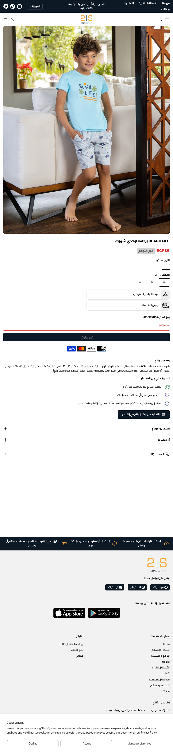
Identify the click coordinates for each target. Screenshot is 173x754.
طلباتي (79, 655)
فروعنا (166, 661)
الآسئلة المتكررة (161, 667)
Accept (87, 743)
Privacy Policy (149, 732)
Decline (33, 743)
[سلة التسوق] (6, 19)
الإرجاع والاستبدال (160, 655)
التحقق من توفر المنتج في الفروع (140, 414)
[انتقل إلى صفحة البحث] (160, 19)
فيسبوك (158, 587)
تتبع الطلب (77, 649)
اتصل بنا (165, 673)
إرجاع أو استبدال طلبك (71, 644)
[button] (6, 19)
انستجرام (135, 587)
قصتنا (166, 644)
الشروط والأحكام (160, 685)
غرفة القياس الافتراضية (145, 294)
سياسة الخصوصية (159, 679)
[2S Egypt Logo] (157, 565)
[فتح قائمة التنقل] (167, 19)
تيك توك (113, 587)
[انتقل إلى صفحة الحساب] (12, 19)
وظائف (165, 691)
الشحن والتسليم (160, 649)
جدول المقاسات (149, 305)
